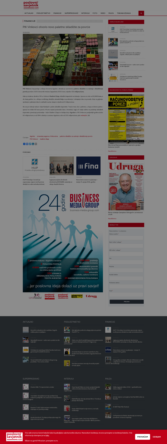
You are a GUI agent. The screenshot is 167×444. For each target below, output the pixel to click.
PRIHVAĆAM (142, 437)
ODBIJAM (157, 437)
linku (47, 435)
